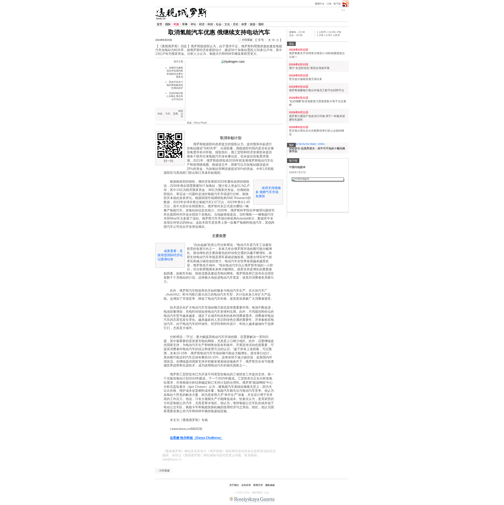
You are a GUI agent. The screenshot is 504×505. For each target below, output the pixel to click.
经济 (202, 24)
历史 (235, 24)
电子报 (337, 3)
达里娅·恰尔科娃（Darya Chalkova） (196, 437)
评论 (193, 24)
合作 (182, 115)
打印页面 (247, 39)
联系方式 (258, 485)
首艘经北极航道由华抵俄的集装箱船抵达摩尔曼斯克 (175, 72)
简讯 (291, 43)
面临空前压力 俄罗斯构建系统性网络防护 (175, 85)
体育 (244, 24)
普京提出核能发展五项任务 (305, 79)
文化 (227, 24)
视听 (261, 24)
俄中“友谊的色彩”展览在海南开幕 (309, 68)
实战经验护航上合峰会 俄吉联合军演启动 (174, 96)
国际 (168, 24)
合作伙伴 (246, 485)
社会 (218, 24)
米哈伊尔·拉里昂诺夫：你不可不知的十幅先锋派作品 (317, 150)
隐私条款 (270, 485)
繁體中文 (319, 3)
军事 (185, 24)
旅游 (252, 24)
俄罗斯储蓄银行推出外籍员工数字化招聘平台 (316, 90)
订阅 (329, 3)
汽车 (167, 113)
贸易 (175, 113)
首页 (159, 24)
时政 (176, 24)
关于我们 (234, 485)
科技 (210, 24)
